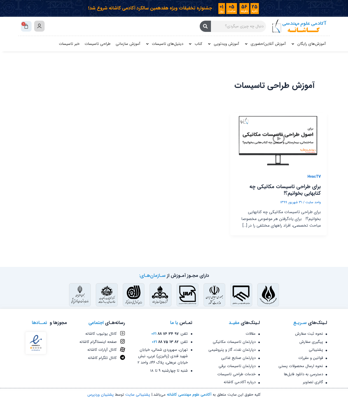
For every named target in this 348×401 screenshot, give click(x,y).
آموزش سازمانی (128, 44)
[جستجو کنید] (205, 26)
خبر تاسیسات (69, 44)
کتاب (198, 44)
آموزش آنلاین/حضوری (268, 44)
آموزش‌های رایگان (311, 44)
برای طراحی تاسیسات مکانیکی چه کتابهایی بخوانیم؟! (285, 190)
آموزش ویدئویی (226, 44)
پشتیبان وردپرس (100, 395)
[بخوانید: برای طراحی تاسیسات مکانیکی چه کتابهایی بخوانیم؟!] (278, 140)
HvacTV (314, 176)
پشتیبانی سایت (137, 395)
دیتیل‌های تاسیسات (167, 44)
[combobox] (238, 26)
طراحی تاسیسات (98, 44)
